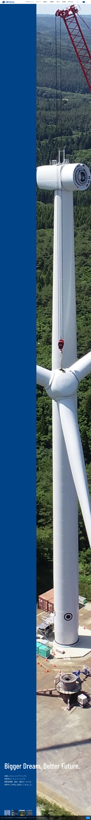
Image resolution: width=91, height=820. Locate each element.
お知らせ (58, 1)
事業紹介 (45, 1)
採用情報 (64, 1)
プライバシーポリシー (32, 817)
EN (85, 1)
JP (83, 1)
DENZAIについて (29, 1)
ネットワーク (38, 1)
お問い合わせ (70, 1)
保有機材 (51, 1)
